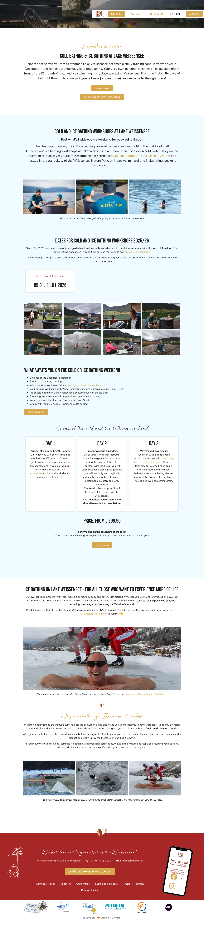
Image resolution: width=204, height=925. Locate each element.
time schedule (36, 412)
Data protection (90, 890)
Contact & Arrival (45, 883)
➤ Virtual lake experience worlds (90, 871)
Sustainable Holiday (106, 883)
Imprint (139, 883)
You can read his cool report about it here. (146, 694)
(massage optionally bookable (83, 385)
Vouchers (66, 883)
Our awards (83, 883)
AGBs (127, 883)
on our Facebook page (137, 252)
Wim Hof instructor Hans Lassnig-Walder (140, 156)
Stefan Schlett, (82, 694)
